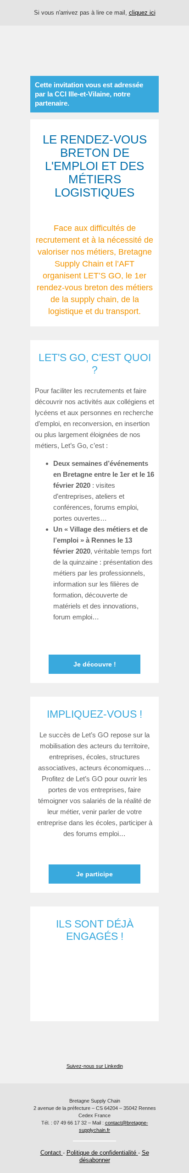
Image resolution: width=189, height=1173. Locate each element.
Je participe (94, 874)
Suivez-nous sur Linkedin (95, 1066)
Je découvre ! (94, 664)
